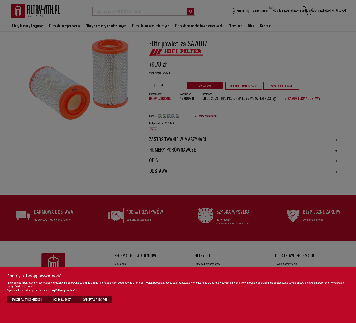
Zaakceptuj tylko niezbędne (27, 299)
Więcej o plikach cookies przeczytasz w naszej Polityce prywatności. (42, 290)
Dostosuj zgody (62, 299)
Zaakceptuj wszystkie (94, 299)
